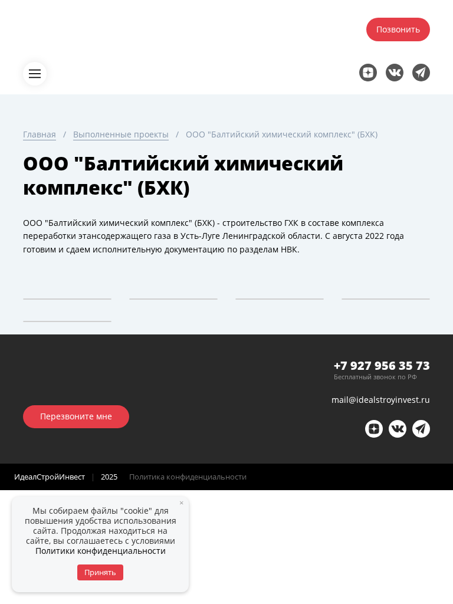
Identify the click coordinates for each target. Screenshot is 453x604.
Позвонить (398, 29)
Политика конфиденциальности (188, 476)
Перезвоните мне (76, 416)
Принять (100, 572)
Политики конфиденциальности (100, 550)
